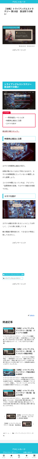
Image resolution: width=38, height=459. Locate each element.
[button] (34, 287)
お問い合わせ (27, 452)
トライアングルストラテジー (13, 278)
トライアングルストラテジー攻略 (14, 274)
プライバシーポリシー (10, 452)
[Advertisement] (19, 20)
